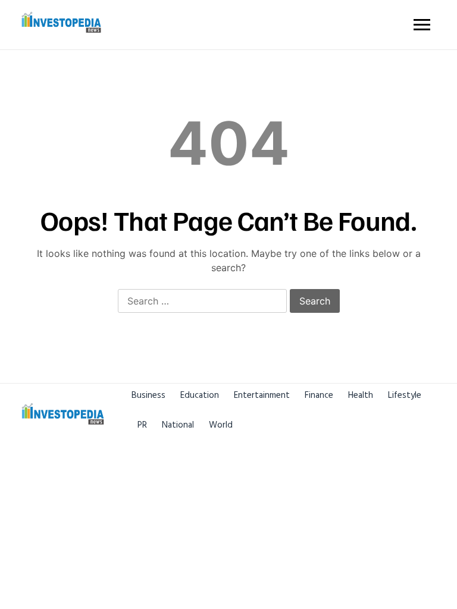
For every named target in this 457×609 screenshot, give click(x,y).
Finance (319, 395)
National (178, 424)
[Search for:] (202, 301)
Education (199, 395)
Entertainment (262, 395)
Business (148, 395)
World (221, 424)
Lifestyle (404, 395)
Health (360, 395)
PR (142, 424)
